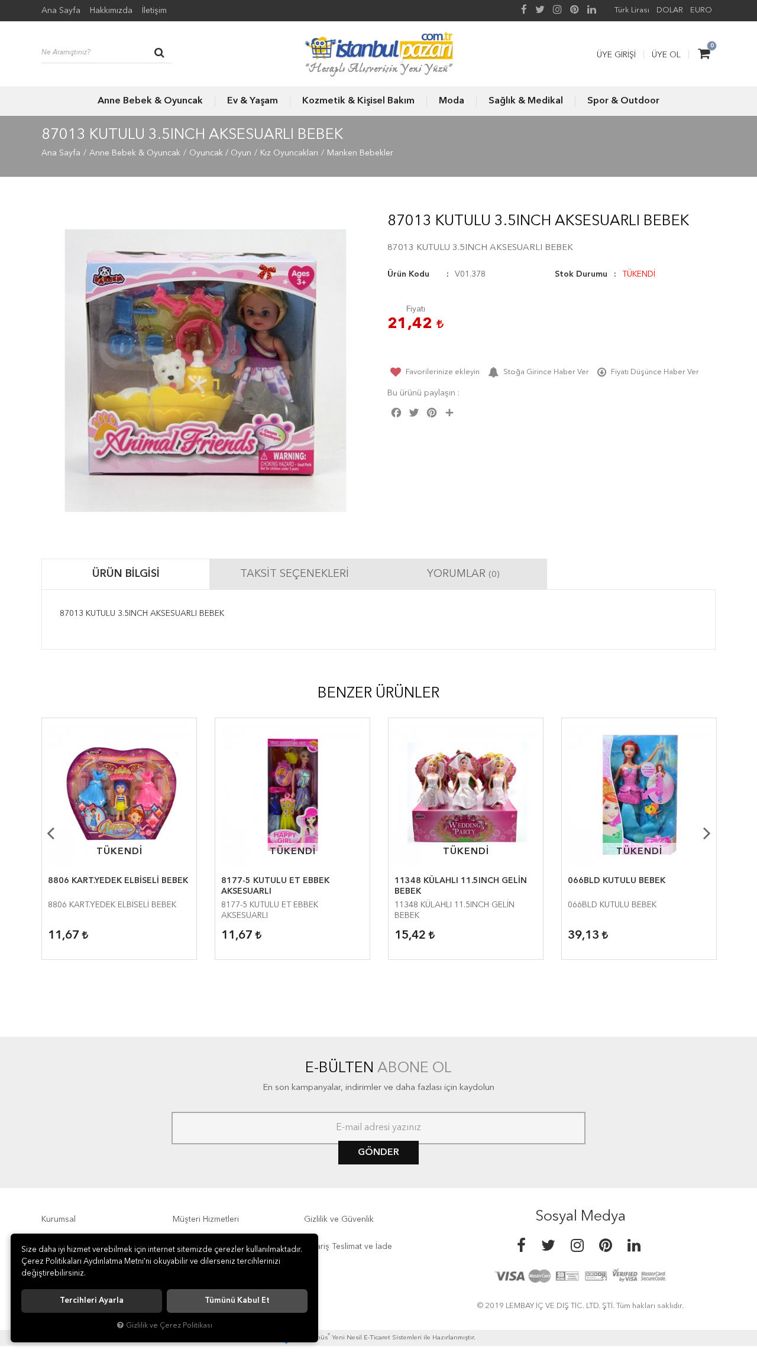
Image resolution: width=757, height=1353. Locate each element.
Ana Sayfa (60, 11)
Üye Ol (666, 55)
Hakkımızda (111, 11)
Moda (451, 101)
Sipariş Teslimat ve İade (348, 1246)
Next (707, 833)
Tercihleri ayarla (92, 1301)
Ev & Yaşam (252, 101)
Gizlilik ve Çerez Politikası (169, 1325)
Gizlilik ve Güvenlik (339, 1219)
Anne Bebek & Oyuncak (150, 101)
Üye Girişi (616, 55)
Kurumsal (58, 1219)
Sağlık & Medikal (526, 101)
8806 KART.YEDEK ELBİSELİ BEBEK (118, 881)
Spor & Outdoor (623, 101)
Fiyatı (415, 309)
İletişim (154, 11)
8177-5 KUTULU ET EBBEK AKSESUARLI (275, 886)
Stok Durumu (581, 274)
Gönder (378, 1152)
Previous (50, 833)
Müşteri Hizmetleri (206, 1219)
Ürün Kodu (408, 274)
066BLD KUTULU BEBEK (616, 881)
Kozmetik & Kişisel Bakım (358, 101)
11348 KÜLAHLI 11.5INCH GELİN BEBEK (460, 886)
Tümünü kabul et (237, 1301)
